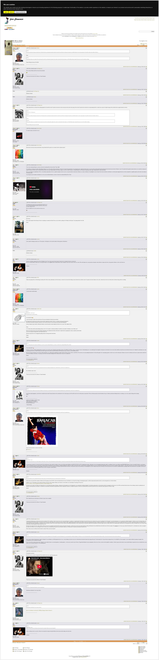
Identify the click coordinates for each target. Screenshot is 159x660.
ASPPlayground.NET (83, 657)
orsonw (38, 216)
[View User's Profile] (13, 47)
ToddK (35, 250)
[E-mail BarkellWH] (14, 386)
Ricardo (38, 363)
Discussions (19, 44)
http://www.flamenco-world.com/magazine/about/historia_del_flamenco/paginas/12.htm (39, 483)
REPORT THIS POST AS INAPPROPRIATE (130, 66)
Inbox (139, 19)
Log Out (153, 19)
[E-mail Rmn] (14, 216)
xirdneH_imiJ (39, 308)
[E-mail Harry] (14, 68)
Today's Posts (136, 19)
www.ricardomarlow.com (30, 360)
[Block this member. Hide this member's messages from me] (18, 47)
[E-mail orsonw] (14, 177)
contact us (95, 36)
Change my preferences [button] (20, 12)
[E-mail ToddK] (14, 202)
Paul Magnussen (39, 68)
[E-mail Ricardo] (14, 340)
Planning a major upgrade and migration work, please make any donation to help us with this (10, 25)
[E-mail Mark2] (14, 105)
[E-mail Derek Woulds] (14, 128)
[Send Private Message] (16, 47)
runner (38, 259)
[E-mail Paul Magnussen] (14, 47)
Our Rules (145, 19)
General (23, 44)
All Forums (14, 44)
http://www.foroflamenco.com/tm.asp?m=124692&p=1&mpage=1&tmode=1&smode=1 (39, 610)
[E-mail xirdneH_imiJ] (14, 145)
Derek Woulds (39, 128)
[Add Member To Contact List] (17, 47)
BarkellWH (38, 474)
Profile (142, 19)
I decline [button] (11, 12)
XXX (38, 277)
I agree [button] (5, 12)
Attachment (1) (29, 449)
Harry (38, 408)
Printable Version (144, 43)
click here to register (94, 33)
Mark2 (35, 96)
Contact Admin (149, 19)
